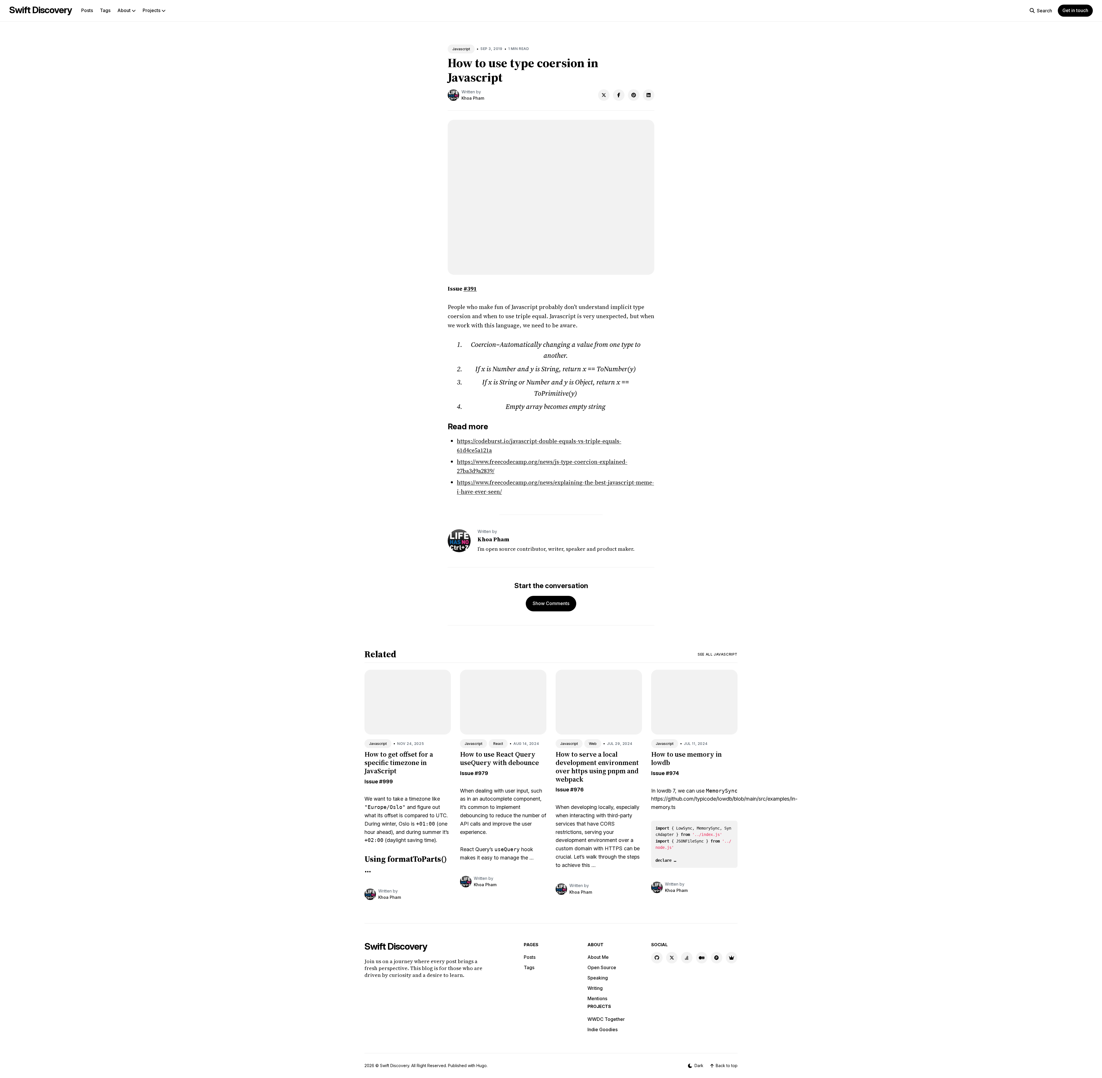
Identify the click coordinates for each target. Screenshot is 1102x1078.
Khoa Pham (472, 98)
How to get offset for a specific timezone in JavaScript (398, 762)
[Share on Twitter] (604, 95)
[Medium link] (701, 957)
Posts (87, 10)
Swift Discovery (40, 10)
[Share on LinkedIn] (648, 95)
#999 (386, 781)
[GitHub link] (657, 957)
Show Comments (551, 603)
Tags (105, 10)
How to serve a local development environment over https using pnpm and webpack (597, 766)
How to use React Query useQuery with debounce (499, 758)
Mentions (597, 998)
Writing (595, 988)
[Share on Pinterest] (633, 95)
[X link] (672, 957)
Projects (152, 10)
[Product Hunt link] (716, 957)
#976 (577, 790)
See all (718, 654)
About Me (598, 957)
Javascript (461, 49)
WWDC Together (606, 1019)
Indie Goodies (602, 1029)
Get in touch (1075, 10)
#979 (481, 773)
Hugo (481, 1065)
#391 (470, 289)
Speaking (597, 978)
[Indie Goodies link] (731, 957)
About (124, 10)
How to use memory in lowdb (686, 758)
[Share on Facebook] (618, 95)
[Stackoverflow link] (686, 957)
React (498, 743)
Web (593, 743)
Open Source (601, 967)
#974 (672, 773)
